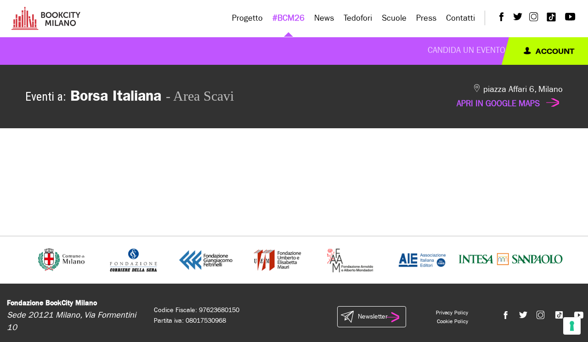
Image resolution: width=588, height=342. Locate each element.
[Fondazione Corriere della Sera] (133, 259)
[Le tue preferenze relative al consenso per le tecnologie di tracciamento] (572, 326)
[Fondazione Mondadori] (350, 259)
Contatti (460, 18)
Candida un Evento (466, 50)
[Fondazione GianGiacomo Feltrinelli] (205, 259)
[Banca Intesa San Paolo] (510, 259)
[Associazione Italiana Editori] (422, 259)
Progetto (247, 18)
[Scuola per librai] (278, 259)
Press (426, 18)
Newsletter (372, 316)
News (324, 18)
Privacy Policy (452, 312)
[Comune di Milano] (61, 259)
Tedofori (358, 18)
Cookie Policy (452, 321)
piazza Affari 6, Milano (510, 96)
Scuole (394, 18)
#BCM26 (288, 18)
